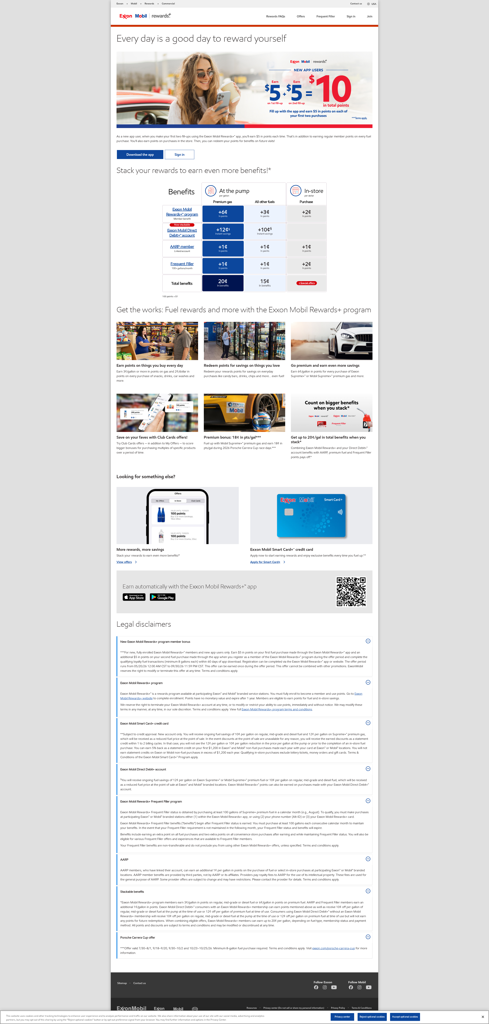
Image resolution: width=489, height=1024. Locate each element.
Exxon (120, 3)
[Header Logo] (145, 16)
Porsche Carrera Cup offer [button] (137, 938)
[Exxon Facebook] (316, 987)
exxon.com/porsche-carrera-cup (333, 948)
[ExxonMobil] (132, 1009)
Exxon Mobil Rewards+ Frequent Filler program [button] (151, 801)
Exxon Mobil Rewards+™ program (182, 212)
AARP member (182, 246)
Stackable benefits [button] (132, 892)
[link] (301, 15)
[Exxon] (160, 1008)
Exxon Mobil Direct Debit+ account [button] (143, 769)
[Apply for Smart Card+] (311, 517)
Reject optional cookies (372, 1016)
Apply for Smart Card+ (265, 562)
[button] (275, 15)
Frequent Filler (182, 263)
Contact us (356, 3)
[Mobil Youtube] (369, 987)
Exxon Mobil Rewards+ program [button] (141, 683)
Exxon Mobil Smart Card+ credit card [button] (144, 723)
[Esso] (195, 1008)
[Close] (483, 1017)
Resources (252, 1007)
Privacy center (342, 1016)
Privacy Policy (338, 1007)
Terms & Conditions (362, 1007)
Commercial (168, 3)
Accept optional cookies (405, 1016)
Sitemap (122, 983)
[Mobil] (178, 1008)
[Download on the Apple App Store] (134, 597)
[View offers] (178, 517)
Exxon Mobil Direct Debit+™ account (182, 233)
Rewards (149, 3)
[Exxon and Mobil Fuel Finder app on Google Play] (163, 597)
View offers (124, 562)
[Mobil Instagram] (359, 987)
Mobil (134, 3)
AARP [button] (124, 860)
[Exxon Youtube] (334, 987)
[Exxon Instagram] (325, 987)
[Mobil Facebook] (351, 987)
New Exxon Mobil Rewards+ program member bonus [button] (155, 642)
